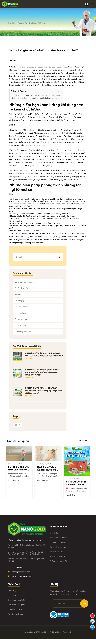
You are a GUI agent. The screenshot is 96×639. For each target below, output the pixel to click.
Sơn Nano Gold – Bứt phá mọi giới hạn (27, 23)
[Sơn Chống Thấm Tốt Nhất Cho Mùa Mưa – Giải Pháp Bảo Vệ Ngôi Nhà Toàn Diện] (19, 453)
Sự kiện (18, 294)
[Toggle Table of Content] (57, 92)
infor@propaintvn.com (21, 572)
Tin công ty (19, 301)
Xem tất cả (82, 441)
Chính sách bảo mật (58, 561)
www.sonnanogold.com (21, 576)
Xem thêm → (13, 480)
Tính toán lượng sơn (16, 605)
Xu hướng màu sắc (23, 332)
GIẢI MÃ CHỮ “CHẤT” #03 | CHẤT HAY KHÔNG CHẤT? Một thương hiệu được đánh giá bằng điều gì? (43, 390)
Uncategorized (21, 325)
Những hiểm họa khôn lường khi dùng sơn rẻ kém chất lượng (36, 95)
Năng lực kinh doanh (59, 538)
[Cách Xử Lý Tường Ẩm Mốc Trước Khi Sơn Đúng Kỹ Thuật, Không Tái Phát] (48, 453)
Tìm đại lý (12, 591)
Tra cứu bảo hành (15, 614)
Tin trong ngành (21, 307)
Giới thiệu (54, 533)
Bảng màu (12, 595)
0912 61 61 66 (17, 567)
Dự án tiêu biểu (21, 288)
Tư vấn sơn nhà (21, 319)
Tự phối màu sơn (15, 609)
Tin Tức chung (20, 313)
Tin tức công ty (56, 552)
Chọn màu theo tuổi (16, 600)
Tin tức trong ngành (58, 547)
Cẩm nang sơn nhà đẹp (25, 282)
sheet (17, 425)
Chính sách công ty (58, 542)
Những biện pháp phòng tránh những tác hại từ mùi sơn (34, 98)
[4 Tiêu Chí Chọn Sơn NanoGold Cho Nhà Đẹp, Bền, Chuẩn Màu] (77, 461)
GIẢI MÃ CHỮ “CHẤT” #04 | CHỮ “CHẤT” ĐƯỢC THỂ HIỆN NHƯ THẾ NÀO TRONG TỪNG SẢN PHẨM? (42, 372)
